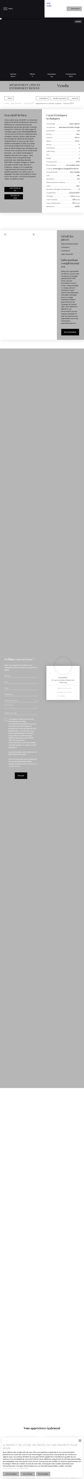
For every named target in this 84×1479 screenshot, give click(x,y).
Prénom (7, 676)
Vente (6, 103)
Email (6, 688)
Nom (6, 682)
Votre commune (11, 700)
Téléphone (8, 694)
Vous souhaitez (8, 705)
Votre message (10, 713)
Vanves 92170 (28, 103)
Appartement (16, 103)
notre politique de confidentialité (15, 1468)
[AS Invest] (51, 8)
